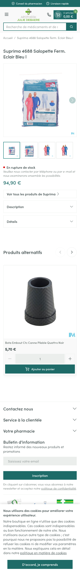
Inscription (40, 475)
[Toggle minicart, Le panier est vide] (58, 14)
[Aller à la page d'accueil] (28, 15)
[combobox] (34, 27)
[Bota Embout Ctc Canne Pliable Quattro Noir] (40, 301)
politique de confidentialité (58, 488)
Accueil (8, 38)
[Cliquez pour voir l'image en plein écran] (40, 100)
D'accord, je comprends (40, 564)
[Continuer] (72, 100)
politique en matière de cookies (43, 552)
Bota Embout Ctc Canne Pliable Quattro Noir (34, 343)
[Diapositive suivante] (72, 252)
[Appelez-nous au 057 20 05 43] (49, 15)
